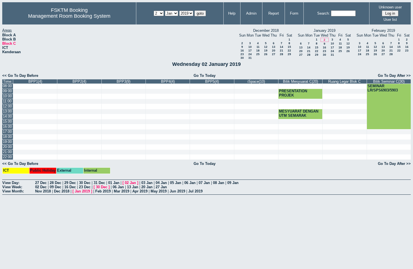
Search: (323, 13)
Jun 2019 (177, 191)
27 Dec (41, 183)
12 (265, 46)
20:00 (7, 147)
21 (281, 50)
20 (273, 50)
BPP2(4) (79, 81)
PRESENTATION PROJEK (293, 93)
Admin (251, 13)
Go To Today (204, 75)
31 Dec (99, 183)
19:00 (7, 142)
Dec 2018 (61, 191)
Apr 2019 (140, 191)
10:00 (7, 96)
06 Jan (190, 183)
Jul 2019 (195, 191)
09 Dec (55, 187)
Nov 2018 (43, 191)
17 (250, 50)
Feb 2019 (103, 191)
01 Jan (113, 183)
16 (242, 50)
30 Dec (84, 183)
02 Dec (41, 187)
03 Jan (147, 183)
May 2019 (159, 191)
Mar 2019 (121, 191)
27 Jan (161, 187)
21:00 (7, 152)
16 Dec (70, 187)
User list (390, 19)
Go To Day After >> (394, 75)
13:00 (7, 111)
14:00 (7, 116)
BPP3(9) (123, 81)
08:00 (7, 86)
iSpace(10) (256, 81)
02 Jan (130, 183)
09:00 (7, 91)
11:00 (7, 101)
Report (273, 13)
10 (250, 46)
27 (273, 54)
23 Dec (84, 187)
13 (273, 46)
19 (265, 50)
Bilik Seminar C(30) (389, 81)
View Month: (13, 191)
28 (281, 54)
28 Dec (55, 183)
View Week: (12, 187)
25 (258, 54)
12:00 (7, 106)
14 (281, 46)
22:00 (7, 157)
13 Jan (132, 187)
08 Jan (218, 183)
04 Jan (161, 183)
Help (231, 13)
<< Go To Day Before (20, 75)
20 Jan (147, 187)
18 (258, 50)
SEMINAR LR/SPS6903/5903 (382, 88)
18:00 (7, 136)
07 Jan (204, 183)
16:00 (7, 126)
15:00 (7, 121)
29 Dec (70, 183)
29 (289, 54)
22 (289, 50)
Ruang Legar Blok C (344, 81)
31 (250, 57)
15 (289, 46)
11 (258, 46)
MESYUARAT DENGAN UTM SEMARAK (298, 113)
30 (242, 57)
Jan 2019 (82, 191)
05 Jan (175, 183)
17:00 (7, 131)
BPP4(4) (168, 81)
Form (294, 13)
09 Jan (233, 183)
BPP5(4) (212, 81)
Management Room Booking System (69, 16)
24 (250, 54)
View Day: (10, 183)
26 (265, 54)
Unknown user (390, 7)
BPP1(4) (35, 81)
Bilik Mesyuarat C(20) (300, 81)
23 (242, 54)
